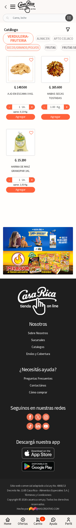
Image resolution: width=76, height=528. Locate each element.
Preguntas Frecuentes (38, 378)
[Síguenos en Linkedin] (38, 426)
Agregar (21, 117)
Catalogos (38, 347)
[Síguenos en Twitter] (38, 417)
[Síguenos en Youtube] (46, 426)
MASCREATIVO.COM (48, 508)
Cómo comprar (38, 392)
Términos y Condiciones (38, 495)
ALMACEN (43, 39)
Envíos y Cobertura (38, 354)
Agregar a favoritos (20, 55)
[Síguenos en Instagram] (46, 417)
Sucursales (38, 340)
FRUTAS (50, 47)
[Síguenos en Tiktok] (30, 426)
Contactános (38, 385)
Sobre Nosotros (38, 333)
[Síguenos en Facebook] (30, 417)
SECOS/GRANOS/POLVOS (23, 47)
